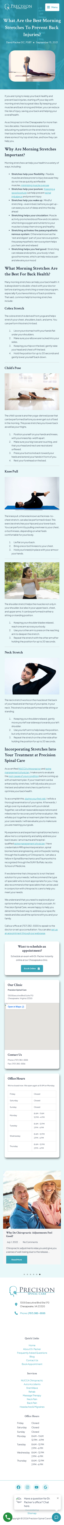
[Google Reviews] (45, 1487)
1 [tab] (24, 1274)
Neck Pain (32, 1399)
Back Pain (32, 1402)
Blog (32, 1356)
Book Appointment (32, 1364)
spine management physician (29, 843)
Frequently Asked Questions (32, 1352)
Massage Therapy (32, 1395)
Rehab (32, 1391)
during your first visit (35, 798)
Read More (16, 1259)
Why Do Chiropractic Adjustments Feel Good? (29, 1234)
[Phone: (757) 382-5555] (30, 1313)
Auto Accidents (32, 1384)
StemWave (32, 1387)
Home (32, 1345)
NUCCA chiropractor (30, 768)
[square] (33, 42)
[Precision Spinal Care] (18, 7)
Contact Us (32, 1360)
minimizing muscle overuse (35, 185)
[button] (7, 1223)
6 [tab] (39, 1274)
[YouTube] (36, 1487)
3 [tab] (30, 1274)
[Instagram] (27, 1487)
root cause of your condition (24, 776)
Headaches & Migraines (32, 1406)
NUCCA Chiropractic (32, 1380)
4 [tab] (33, 1274)
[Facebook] (18, 1487)
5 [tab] (36, 1274)
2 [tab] (27, 1274)
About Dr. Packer (32, 1349)
